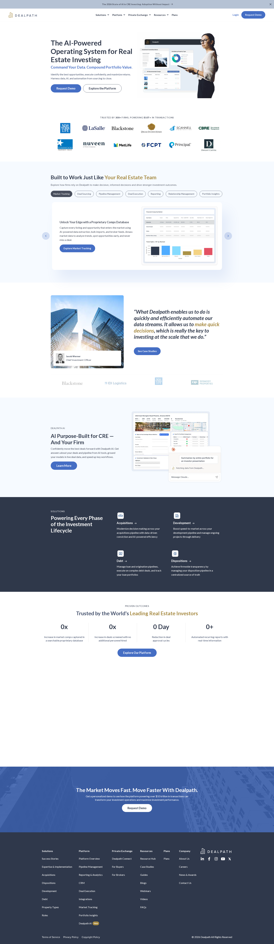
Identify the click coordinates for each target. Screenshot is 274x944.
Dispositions (48, 882)
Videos (144, 899)
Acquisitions (48, 874)
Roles (45, 915)
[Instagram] (216, 859)
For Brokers (118, 874)
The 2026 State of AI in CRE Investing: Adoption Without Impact (136, 4)
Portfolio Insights (88, 915)
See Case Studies (147, 351)
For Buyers (118, 866)
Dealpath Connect (122, 858)
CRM (82, 882)
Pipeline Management (91, 866)
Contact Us (185, 882)
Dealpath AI (88, 923)
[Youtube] (223, 859)
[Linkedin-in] (202, 859)
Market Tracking (88, 907)
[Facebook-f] (209, 859)
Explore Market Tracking (77, 248)
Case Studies (147, 866)
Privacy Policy (70, 937)
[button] (271, 4)
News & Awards (187, 874)
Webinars (145, 890)
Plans (167, 858)
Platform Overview (89, 858)
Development (49, 890)
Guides (144, 874)
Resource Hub (148, 858)
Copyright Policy (91, 937)
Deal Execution (87, 890)
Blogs (143, 882)
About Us (184, 858)
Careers (183, 866)
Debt (45, 899)
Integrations (85, 899)
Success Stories (50, 858)
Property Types (50, 907)
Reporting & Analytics (91, 874)
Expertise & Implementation (57, 866)
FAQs (143, 907)
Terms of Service (51, 937)
